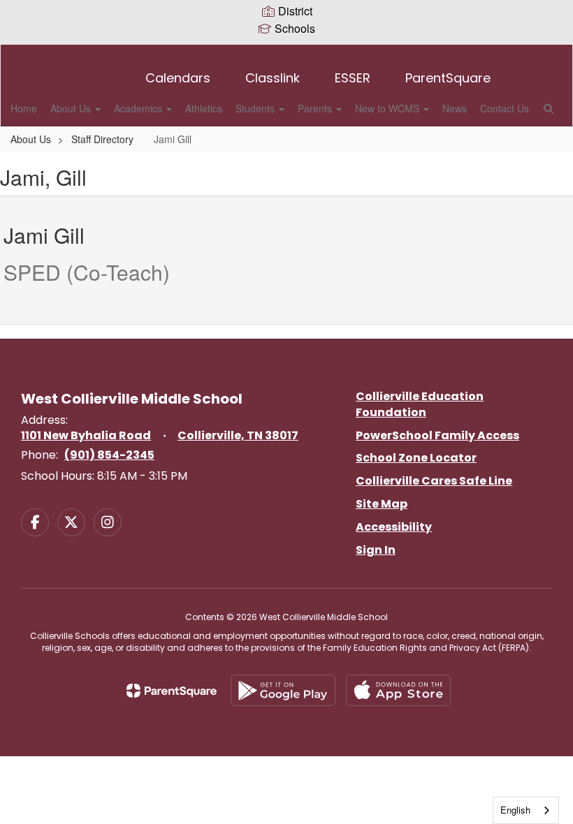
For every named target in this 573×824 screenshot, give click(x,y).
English (515, 809)
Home (23, 108)
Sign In (376, 550)
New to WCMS (388, 108)
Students (256, 108)
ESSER (352, 78)
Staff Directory (102, 139)
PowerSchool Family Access (437, 435)
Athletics (203, 108)
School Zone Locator (416, 458)
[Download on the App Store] (398, 690)
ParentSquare (448, 78)
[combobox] (526, 810)
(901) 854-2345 (109, 455)
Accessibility (394, 527)
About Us (72, 108)
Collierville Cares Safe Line (434, 481)
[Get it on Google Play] (283, 690)
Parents (316, 108)
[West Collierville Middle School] (286, 53)
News (454, 108)
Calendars (177, 78)
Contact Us (504, 108)
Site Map (381, 504)
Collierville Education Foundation (420, 404)
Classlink (272, 78)
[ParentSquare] (171, 690)
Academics (139, 108)
